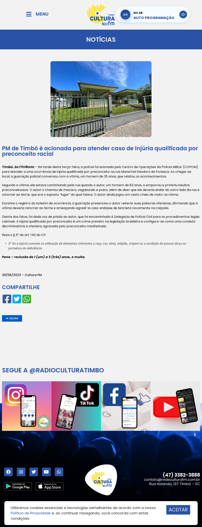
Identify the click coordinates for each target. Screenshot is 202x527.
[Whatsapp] (59, 472)
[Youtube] (46, 472)
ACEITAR (178, 509)
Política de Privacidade (31, 513)
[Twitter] (33, 472)
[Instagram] (21, 472)
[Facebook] (8, 472)
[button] (12, 318)
